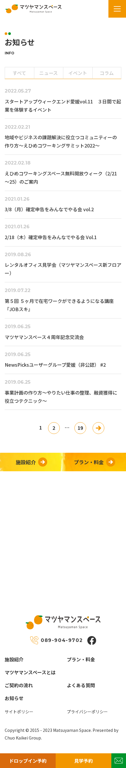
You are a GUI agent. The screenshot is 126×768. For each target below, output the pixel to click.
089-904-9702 (62, 640)
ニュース (48, 72)
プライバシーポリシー (87, 711)
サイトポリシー (19, 711)
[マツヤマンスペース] (31, 9)
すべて (19, 72)
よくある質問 (81, 685)
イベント (77, 72)
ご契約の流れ (19, 685)
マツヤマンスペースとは (30, 672)
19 (80, 427)
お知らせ (14, 698)
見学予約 (83, 760)
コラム (107, 72)
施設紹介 (14, 659)
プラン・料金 (81, 659)
